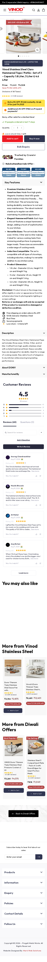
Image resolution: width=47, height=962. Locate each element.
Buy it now (34, 138)
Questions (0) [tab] (27, 422)
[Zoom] (37, 50)
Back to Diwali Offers (25, 813)
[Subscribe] (38, 857)
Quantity (6, 128)
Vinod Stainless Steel (20, 648)
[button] (12, 96)
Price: (5, 85)
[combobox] (41, 432)
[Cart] (43, 10)
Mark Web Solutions (32, 950)
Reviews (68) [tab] (9, 422)
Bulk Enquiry (23, 146)
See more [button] (35, 471)
